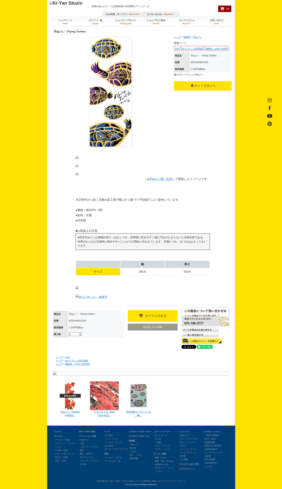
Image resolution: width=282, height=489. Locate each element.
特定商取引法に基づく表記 (108, 481)
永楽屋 (207, 456)
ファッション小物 (87, 436)
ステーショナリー (162, 431)
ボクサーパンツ (87, 457)
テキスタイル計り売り (189, 464)
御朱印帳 (134, 458)
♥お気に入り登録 (152, 327)
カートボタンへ (205, 85)
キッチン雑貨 (160, 454)
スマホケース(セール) (139, 436)
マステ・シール (162, 449)
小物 (106, 454)
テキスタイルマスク (89, 460)
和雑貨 (186, 37)
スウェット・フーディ (65, 443)
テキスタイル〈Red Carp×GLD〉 (104, 414)
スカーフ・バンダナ (89, 447)
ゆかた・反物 (61, 457)
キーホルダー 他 (112, 461)
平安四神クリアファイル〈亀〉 (138, 414)
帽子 (82, 450)
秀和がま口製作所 (212, 445)
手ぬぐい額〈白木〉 (162, 179)
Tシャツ (58, 431)
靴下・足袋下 (86, 454)
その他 (83, 464)
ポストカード (161, 435)
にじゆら (208, 466)
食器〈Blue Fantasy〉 (165, 461)
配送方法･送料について (153, 481)
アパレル (58, 436)
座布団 (183, 456)
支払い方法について (131, 481)
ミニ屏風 (184, 459)
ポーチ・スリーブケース (116, 449)
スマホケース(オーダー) (140, 431)
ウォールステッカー (189, 439)
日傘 (82, 443)
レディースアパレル (64, 454)
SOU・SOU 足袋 (87, 431)
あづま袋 (109, 445)
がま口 (133, 451)
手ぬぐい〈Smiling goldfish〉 (70, 414)
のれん (183, 445)
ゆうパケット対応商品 (76, 360)
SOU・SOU (60, 460)
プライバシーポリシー (176, 481)
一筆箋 (158, 442)
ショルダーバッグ (113, 442)
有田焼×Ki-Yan (161, 464)
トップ (177, 37)
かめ (67, 357)
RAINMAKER (210, 463)
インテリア (184, 431)
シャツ (58, 447)
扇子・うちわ (136, 455)
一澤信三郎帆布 (211, 435)
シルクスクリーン (187, 469)
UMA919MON (211, 449)
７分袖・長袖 (61, 450)
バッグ (107, 431)
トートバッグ (111, 439)
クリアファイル (162, 445)
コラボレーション (212, 431)
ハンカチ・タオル (113, 457)
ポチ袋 (158, 439)
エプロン (159, 471)
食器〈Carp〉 (161, 457)
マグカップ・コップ (164, 468)
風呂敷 (133, 448)
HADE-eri (84, 440)
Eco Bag (109, 435)
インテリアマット (188, 452)
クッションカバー (188, 449)
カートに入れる (156, 315)
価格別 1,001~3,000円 (77, 364)
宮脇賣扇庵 (209, 442)
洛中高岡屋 (209, 459)
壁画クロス (185, 435)
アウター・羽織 (62, 440)
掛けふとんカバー (188, 442)
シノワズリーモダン (213, 452)
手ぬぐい (197, 37)
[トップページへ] (66, 3)
